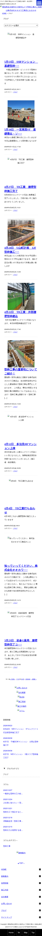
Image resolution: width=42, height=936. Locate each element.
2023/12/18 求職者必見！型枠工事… (13, 819)
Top (32, 932)
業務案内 (4, 876)
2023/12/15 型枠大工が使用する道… (13, 828)
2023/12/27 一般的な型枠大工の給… (13, 792)
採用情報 (4, 883)
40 (29, 679)
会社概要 (4, 896)
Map (25, 932)
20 (26, 679)
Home (11, 932)
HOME (4, 13)
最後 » (34, 679)
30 (28, 679)
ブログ (15, 92)
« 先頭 (12, 679)
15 (23, 679)
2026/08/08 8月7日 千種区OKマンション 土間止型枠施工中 (20, 741)
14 (22, 679)
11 (17, 679)
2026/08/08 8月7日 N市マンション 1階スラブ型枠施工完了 (20, 754)
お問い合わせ (6, 903)
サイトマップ (6, 917)
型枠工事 (6, 846)
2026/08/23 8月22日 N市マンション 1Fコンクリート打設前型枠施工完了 (20, 729)
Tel (19, 932)
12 (18, 679)
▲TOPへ (21, 863)
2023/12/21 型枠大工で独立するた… (13, 810)
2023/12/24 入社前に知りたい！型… (13, 801)
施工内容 (4, 889)
